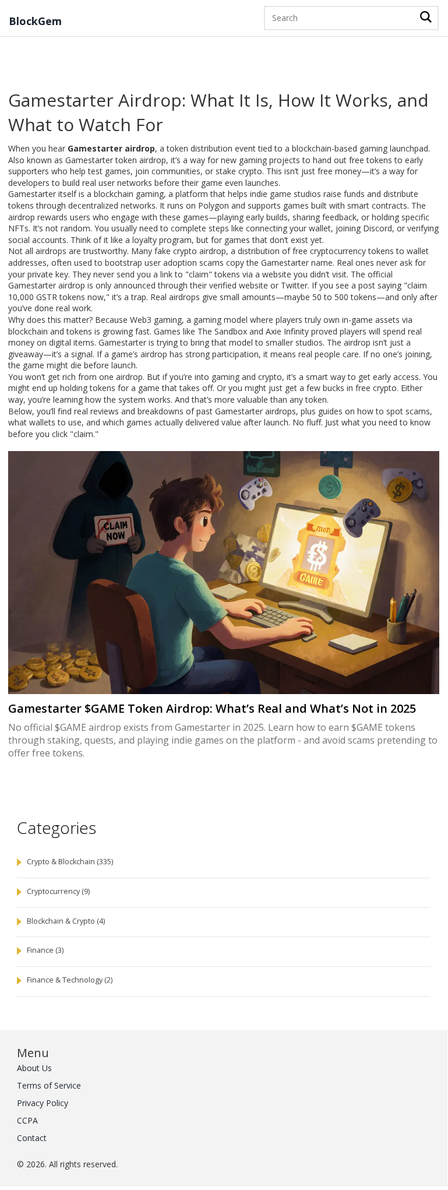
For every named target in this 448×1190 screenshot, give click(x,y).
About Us (34, 1067)
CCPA (27, 1120)
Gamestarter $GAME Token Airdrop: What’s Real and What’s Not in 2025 (212, 708)
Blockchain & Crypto (66, 921)
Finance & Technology (69, 980)
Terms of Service (49, 1085)
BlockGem (35, 21)
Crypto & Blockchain (70, 862)
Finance (45, 950)
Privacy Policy (42, 1102)
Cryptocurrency (58, 891)
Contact (32, 1137)
